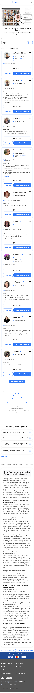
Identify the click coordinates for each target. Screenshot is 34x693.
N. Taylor (16, 80)
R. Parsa (16, 150)
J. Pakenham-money (20, 192)
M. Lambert (17, 317)
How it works (6, 670)
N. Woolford (17, 282)
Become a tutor (7, 663)
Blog (4, 666)
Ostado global (7, 673)
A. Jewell (16, 222)
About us (20, 663)
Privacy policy (21, 673)
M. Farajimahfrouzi (20, 53)
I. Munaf (16, 351)
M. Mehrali (17, 255)
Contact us (21, 670)
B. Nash (15, 118)
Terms (19, 666)
